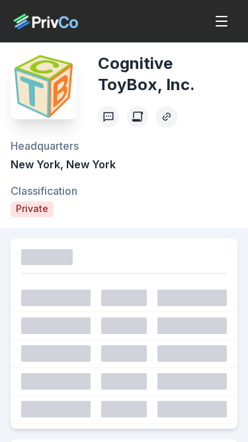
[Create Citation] (137, 116)
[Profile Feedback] (108, 116)
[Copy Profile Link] (166, 116)
